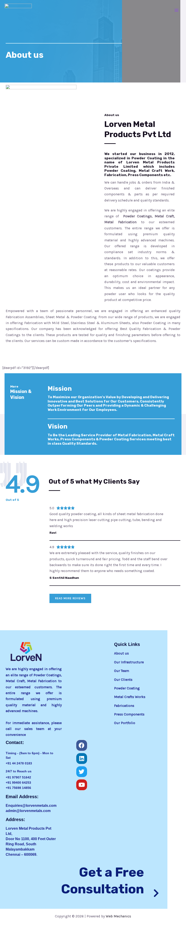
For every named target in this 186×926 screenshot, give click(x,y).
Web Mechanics (118, 916)
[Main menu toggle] (176, 10)
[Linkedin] (81, 758)
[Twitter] (81, 771)
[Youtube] (81, 784)
